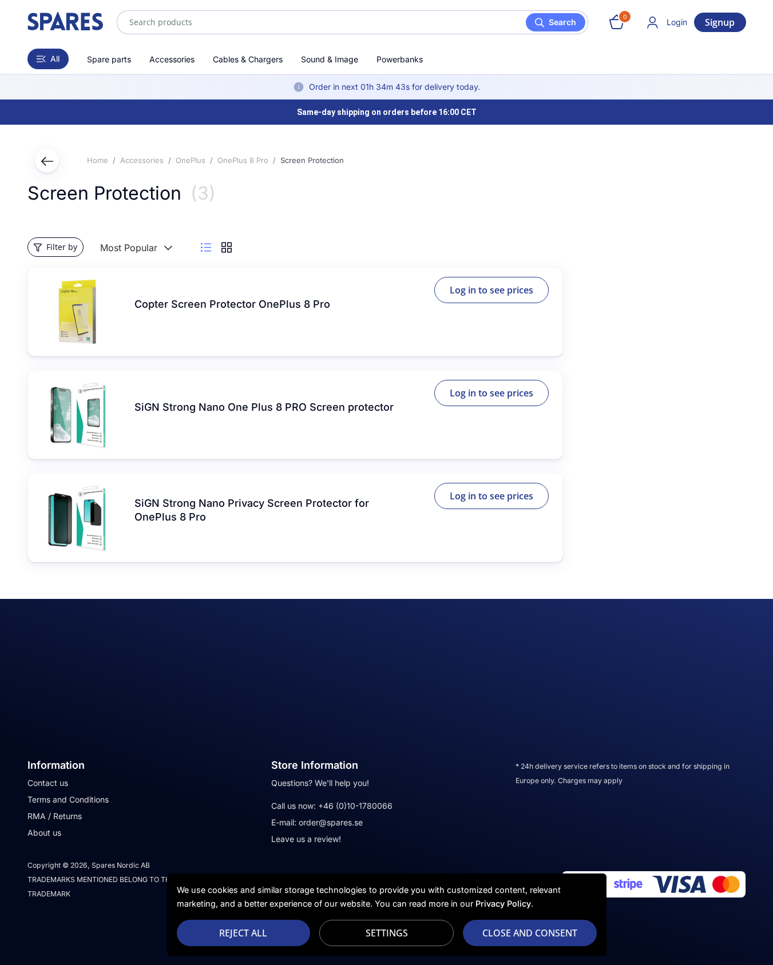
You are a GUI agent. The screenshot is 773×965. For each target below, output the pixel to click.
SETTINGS (387, 933)
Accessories (172, 59)
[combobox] (352, 22)
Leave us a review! (306, 839)
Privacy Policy (503, 903)
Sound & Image (329, 59)
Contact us (47, 783)
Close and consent (529, 933)
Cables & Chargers (248, 59)
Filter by (61, 246)
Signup (720, 22)
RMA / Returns (54, 816)
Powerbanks (399, 59)
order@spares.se (331, 822)
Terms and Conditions (68, 799)
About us (44, 832)
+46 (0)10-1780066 (355, 806)
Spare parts (109, 59)
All (55, 58)
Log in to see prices (491, 290)
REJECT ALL (243, 933)
